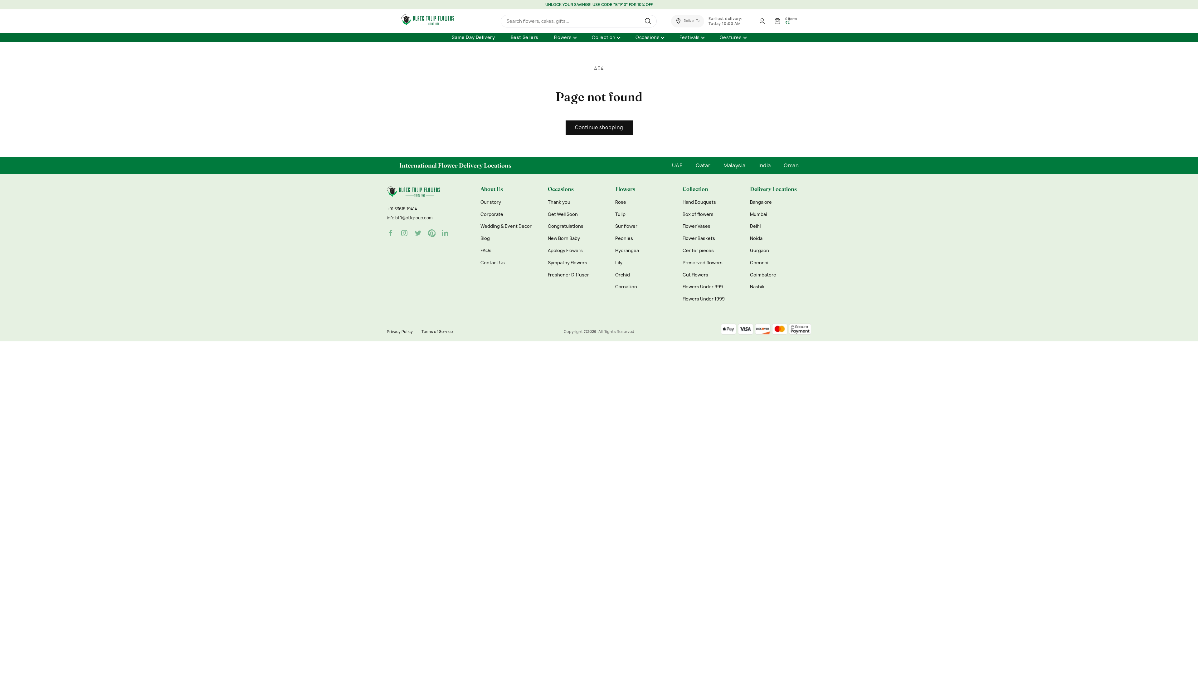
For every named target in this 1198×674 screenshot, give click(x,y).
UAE (677, 165)
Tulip (620, 214)
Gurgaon (759, 250)
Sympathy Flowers (567, 263)
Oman (791, 165)
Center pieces (698, 250)
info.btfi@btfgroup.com (409, 218)
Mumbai (758, 214)
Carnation (626, 287)
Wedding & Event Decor (506, 226)
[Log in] (762, 21)
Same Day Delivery (473, 37)
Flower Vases (696, 226)
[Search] (648, 21)
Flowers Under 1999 (704, 299)
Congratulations (565, 226)
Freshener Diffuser (568, 275)
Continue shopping (599, 127)
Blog (485, 238)
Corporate (491, 214)
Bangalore (761, 202)
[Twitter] (418, 233)
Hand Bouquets (699, 202)
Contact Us (492, 263)
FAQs (485, 250)
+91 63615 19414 (402, 209)
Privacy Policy (400, 331)
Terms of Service (437, 331)
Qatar (703, 165)
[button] (687, 21)
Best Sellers (524, 37)
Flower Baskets (699, 238)
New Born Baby (564, 238)
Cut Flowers (695, 275)
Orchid (622, 275)
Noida (756, 238)
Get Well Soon (563, 214)
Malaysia (734, 165)
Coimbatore (763, 275)
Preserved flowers (703, 263)
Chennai (759, 263)
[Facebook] (390, 233)
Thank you (559, 202)
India (764, 165)
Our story (490, 202)
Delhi (755, 226)
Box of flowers (698, 214)
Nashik (757, 287)
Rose (620, 202)
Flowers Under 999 (703, 287)
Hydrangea (627, 250)
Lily (618, 263)
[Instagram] (404, 233)
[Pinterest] (432, 233)
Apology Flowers (565, 250)
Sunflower (626, 226)
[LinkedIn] (445, 233)
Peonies (624, 238)
